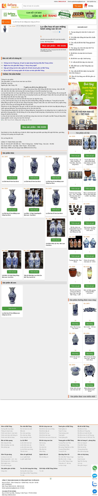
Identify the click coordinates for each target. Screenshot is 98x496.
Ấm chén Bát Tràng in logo (66, 457)
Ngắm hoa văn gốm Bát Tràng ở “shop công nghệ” (20, 65)
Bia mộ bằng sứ (43, 457)
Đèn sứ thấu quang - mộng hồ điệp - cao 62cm (90, 291)
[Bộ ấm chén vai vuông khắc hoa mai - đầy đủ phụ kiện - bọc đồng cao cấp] (75, 216)
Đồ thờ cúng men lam (45, 440)
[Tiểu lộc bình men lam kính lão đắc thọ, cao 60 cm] (34, 259)
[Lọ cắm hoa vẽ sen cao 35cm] (34, 165)
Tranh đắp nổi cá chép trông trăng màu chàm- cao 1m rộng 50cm (90, 162)
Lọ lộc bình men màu (26, 447)
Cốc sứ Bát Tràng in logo (66, 461)
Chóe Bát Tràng (82, 445)
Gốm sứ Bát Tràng (6, 426)
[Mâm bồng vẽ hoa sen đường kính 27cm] (89, 377)
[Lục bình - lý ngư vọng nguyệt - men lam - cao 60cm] (34, 197)
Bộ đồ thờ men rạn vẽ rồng (46, 429)
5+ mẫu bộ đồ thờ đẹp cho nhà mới (82, 62)
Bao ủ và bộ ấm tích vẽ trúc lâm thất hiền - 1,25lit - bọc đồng (90, 194)
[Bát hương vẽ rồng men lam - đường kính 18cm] (89, 216)
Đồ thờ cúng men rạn (45, 426)
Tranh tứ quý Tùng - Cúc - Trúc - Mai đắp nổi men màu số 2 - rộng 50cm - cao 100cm (75, 196)
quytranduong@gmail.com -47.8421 (15, 488)
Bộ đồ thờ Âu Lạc (44, 433)
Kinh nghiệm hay (91, 1)
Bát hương (42, 443)
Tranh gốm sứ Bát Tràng (66, 426)
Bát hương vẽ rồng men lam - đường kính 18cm (89, 228)
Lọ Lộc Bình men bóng (26, 449)
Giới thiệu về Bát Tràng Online (28, 473)
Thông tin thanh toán (7, 431)
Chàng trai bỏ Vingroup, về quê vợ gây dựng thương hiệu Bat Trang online (28, 63)
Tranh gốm (62, 435)
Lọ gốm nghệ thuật (25, 459)
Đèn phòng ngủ (5, 447)
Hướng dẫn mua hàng (7, 429)
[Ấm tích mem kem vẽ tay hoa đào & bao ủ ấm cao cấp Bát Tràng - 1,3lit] (75, 279)
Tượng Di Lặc (62, 451)
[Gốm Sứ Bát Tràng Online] (11, 6)
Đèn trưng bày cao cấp (7, 445)
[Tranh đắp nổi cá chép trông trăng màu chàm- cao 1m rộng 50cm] (89, 149)
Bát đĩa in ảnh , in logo (65, 459)
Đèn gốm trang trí (82, 465)
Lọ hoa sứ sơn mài (6, 457)
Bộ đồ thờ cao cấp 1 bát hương (80, 58)
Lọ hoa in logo (62, 465)
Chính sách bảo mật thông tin (9, 435)
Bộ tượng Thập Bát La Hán (66, 447)
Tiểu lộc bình (23, 451)
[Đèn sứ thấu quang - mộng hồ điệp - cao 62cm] (89, 279)
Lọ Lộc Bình (24, 440)
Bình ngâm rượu (5, 463)
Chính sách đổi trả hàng (7, 437)
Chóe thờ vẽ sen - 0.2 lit (75, 357)
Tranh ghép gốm (63, 437)
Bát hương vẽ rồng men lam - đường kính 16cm (89, 358)
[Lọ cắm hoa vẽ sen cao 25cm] (12, 165)
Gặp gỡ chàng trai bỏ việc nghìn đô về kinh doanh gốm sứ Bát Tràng (26, 68)
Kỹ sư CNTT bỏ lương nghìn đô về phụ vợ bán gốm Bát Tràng (24, 70)
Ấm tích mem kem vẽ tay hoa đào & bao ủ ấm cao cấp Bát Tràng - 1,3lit (75, 292)
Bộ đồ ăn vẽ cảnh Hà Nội (85, 433)
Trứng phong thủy (83, 449)
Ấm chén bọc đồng (25, 435)
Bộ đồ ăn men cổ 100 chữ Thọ (86, 437)
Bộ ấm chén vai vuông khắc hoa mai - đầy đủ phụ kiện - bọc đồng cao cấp (75, 229)
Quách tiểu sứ (43, 454)
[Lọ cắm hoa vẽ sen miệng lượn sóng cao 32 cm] (22, 26)
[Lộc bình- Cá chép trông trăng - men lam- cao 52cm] (12, 259)
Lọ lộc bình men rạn (25, 445)
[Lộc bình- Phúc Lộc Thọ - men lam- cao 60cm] (56, 228)
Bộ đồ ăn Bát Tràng (83, 426)
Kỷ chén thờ (42, 447)
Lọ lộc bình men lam (26, 443)
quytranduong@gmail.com (78, 1)
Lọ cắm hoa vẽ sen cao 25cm (10, 181)
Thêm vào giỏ (12, 178)
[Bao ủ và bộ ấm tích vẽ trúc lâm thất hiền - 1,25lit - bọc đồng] (89, 182)
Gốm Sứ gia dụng (6, 454)
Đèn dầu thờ (42, 449)
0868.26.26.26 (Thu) (30, 147)
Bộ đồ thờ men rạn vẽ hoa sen (47, 437)
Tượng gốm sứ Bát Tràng (66, 440)
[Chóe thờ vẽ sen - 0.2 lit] (75, 346)
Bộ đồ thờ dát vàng (44, 435)
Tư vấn (22, 475)
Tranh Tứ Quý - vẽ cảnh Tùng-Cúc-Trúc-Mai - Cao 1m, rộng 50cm (75, 162)
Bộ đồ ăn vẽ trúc (82, 429)
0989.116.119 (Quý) (14, 147)
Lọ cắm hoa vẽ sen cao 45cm (54, 213)
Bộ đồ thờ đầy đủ (44, 431)
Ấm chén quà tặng (25, 433)
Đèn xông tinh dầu (6, 443)
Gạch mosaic (81, 459)
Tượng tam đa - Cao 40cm (75, 261)
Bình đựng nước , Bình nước (9, 461)
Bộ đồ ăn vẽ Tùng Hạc (84, 431)
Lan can (80, 463)
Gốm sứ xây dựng (83, 454)
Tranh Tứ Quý (62, 431)
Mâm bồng (42, 451)
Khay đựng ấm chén (26, 437)
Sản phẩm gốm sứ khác (8, 468)
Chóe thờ (42, 445)
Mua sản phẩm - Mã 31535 (54, 46)
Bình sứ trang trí (82, 443)
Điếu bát (22, 431)
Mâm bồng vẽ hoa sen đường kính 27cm (89, 389)
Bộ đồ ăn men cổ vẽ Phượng (86, 435)
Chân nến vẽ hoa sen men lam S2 (75, 388)
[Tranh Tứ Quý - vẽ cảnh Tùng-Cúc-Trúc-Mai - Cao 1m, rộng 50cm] (75, 149)
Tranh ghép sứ (63, 429)
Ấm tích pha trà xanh (26, 429)
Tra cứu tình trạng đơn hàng (28, 468)
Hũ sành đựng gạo (6, 465)
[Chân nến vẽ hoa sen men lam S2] (75, 377)
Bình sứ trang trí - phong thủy (86, 440)
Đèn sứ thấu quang (6, 440)
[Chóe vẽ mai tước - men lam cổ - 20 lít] (89, 249)
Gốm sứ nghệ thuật (26, 454)
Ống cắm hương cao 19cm (75, 327)
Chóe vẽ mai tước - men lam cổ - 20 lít (90, 261)
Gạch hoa (80, 457)
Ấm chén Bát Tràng (26, 426)
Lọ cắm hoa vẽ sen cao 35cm (32, 181)
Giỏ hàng (90, 6)
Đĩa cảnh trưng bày (83, 451)
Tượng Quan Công (64, 445)
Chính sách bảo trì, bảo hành (9, 433)
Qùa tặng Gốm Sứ (64, 454)
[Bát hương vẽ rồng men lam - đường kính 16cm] (89, 346)
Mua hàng (75, 323)
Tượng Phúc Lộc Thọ (65, 443)
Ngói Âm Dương (82, 461)
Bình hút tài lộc (82, 447)
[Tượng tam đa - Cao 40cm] (75, 249)
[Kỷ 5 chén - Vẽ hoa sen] (89, 316)
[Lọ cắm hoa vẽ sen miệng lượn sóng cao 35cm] (56, 165)
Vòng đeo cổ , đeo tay (65, 463)
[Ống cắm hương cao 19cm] (75, 316)
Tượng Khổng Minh (64, 449)
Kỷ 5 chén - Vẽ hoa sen (90, 327)
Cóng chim (4, 471)
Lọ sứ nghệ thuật (25, 457)
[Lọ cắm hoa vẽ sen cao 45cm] (56, 197)
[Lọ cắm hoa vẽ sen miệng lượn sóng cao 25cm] (12, 197)
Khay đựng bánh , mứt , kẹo (9, 459)
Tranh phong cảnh (64, 433)
